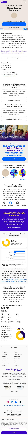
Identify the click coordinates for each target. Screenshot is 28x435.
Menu (24, 2)
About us (16, 352)
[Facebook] (16, 402)
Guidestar (23, 383)
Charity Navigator (14, 383)
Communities (17, 358)
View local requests (9, 76)
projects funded (20, 387)
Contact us (16, 365)
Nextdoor (24, 205)
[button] (4, 203)
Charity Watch (5, 383)
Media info (16, 363)
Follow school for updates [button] (15, 58)
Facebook (10, 205)
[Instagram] (8, 402)
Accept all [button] (14, 432)
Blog (15, 360)
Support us (4, 360)
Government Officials (14, 414)
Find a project (4, 352)
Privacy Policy (9, 425)
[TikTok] (20, 402)
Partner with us (5, 358)
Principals (7, 413)
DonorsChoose (4, 2)
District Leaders (16, 413)
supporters (7, 387)
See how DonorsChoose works (14, 227)
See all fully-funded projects (14, 119)
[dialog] (14, 426)
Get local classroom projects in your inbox (14, 405)
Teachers (18, 411)
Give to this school (14, 24)
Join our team (17, 356)
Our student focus (18, 354)
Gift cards (4, 356)
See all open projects (14, 100)
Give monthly (4, 354)
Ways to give (4, 365)
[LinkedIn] (12, 402)
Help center (14, 347)
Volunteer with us (5, 363)
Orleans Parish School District (14, 5)
